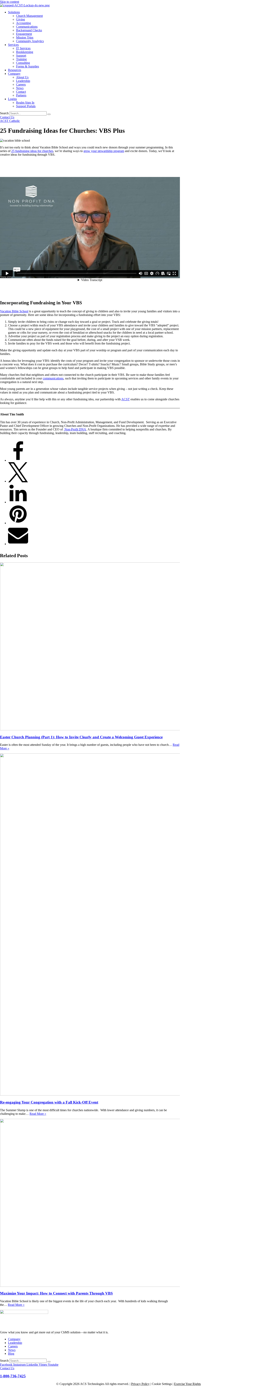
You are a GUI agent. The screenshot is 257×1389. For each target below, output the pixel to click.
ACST (125, 399)
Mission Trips (24, 37)
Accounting (23, 23)
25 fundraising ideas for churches (32, 151)
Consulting (23, 62)
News (19, 88)
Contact (21, 91)
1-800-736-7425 (13, 1376)
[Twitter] (18, 481)
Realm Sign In (25, 102)
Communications (27, 26)
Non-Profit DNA (75, 429)
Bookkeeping (24, 52)
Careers (21, 84)
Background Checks (29, 30)
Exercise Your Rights (187, 1384)
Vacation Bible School (14, 311)
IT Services (23, 48)
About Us (22, 77)
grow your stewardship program (104, 151)
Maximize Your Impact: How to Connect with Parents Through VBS (56, 1293)
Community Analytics (30, 41)
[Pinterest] (18, 523)
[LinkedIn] (18, 502)
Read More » (38, 1113)
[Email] (18, 544)
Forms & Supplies (27, 66)
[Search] (49, 114)
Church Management (29, 15)
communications (53, 378)
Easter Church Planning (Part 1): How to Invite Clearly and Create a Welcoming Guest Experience (81, 737)
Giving (20, 19)
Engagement (24, 34)
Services (13, 44)
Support (21, 55)
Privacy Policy (140, 1384)
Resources (14, 70)
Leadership (23, 81)
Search (4, 113)
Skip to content (9, 1)
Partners (21, 95)
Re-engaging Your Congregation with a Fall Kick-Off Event (49, 1102)
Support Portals (26, 106)
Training (21, 59)
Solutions (14, 12)
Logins (12, 99)
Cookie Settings (162, 1384)
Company (14, 73)
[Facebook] (18, 460)
